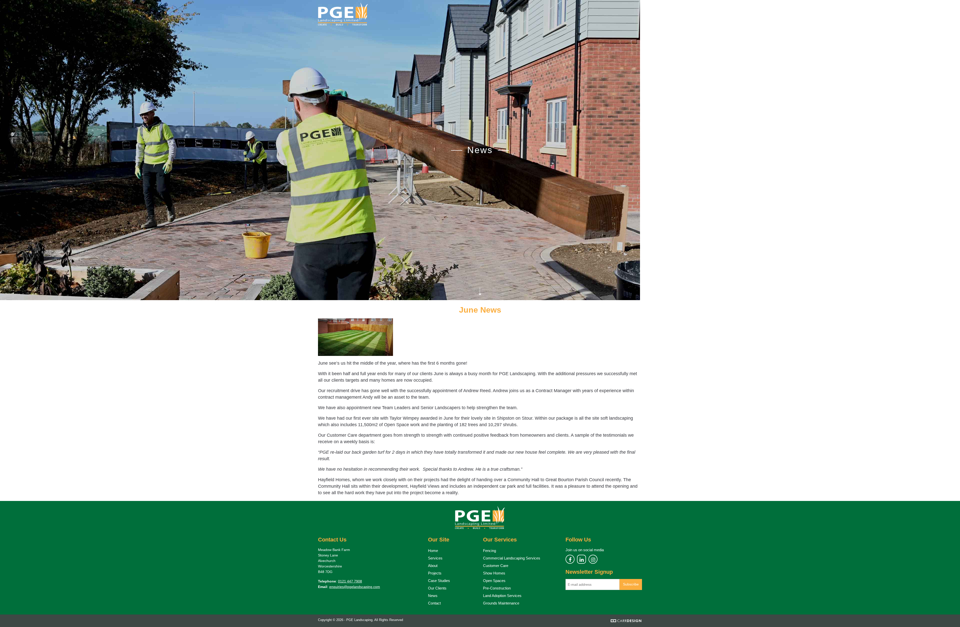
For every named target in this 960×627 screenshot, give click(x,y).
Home (433, 550)
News (433, 595)
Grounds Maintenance (501, 603)
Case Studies (439, 580)
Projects (435, 573)
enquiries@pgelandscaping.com (354, 587)
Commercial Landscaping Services (511, 558)
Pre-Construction (497, 588)
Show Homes (494, 573)
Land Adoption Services (502, 595)
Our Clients (437, 588)
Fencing (489, 550)
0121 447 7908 (350, 581)
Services (435, 558)
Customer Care (495, 565)
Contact (434, 603)
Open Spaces (494, 580)
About (433, 565)
